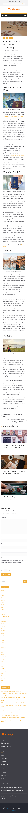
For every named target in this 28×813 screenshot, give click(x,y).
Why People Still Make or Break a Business (11, 691)
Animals (3, 590)
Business (3, 600)
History (3, 640)
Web (2, 680)
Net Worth (3, 657)
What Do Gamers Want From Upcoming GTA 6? (13, 415)
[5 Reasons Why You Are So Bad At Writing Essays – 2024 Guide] (14, 456)
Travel (11, 38)
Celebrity (3, 614)
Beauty (2, 595)
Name (3, 537)
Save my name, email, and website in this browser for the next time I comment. (12, 561)
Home (2, 642)
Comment (4, 517)
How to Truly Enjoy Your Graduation (9, 715)
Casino (2, 609)
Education (3, 619)
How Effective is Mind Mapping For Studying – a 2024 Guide (15, 421)
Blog (2, 597)
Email (3, 544)
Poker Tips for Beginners (11, 497)
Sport (2, 668)
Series (2, 666)
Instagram (3, 775)
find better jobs (18, 298)
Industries (3, 647)
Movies (3, 654)
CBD (2, 612)
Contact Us (4, 758)
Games (2, 633)
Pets (2, 661)
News (2, 659)
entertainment (4, 621)
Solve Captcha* (5, 567)
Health (2, 638)
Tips (7, 38)
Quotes (3, 664)
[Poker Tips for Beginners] (14, 482)
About (2, 755)
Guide (2, 635)
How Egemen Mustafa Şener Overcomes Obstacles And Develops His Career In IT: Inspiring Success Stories (13, 699)
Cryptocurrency (5, 616)
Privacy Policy (4, 764)
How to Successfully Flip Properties (9, 713)
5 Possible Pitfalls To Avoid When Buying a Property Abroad (13, 446)
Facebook (3, 772)
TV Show (3, 678)
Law (2, 649)
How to (2, 645)
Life (4, 38)
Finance (3, 626)
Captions (3, 605)
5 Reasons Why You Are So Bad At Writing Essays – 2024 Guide (14, 472)
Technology (4, 671)
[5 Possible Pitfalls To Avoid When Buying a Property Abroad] (14, 430)
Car (2, 607)
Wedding (3, 683)
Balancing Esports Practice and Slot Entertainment (13, 717)
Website (3, 551)
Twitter (3, 778)
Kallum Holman (15, 50)
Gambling (3, 631)
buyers (2, 602)
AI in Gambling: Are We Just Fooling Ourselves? (12, 702)
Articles (3, 593)
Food (2, 628)
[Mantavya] (3, 15)
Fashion (3, 623)
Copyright (3, 761)
